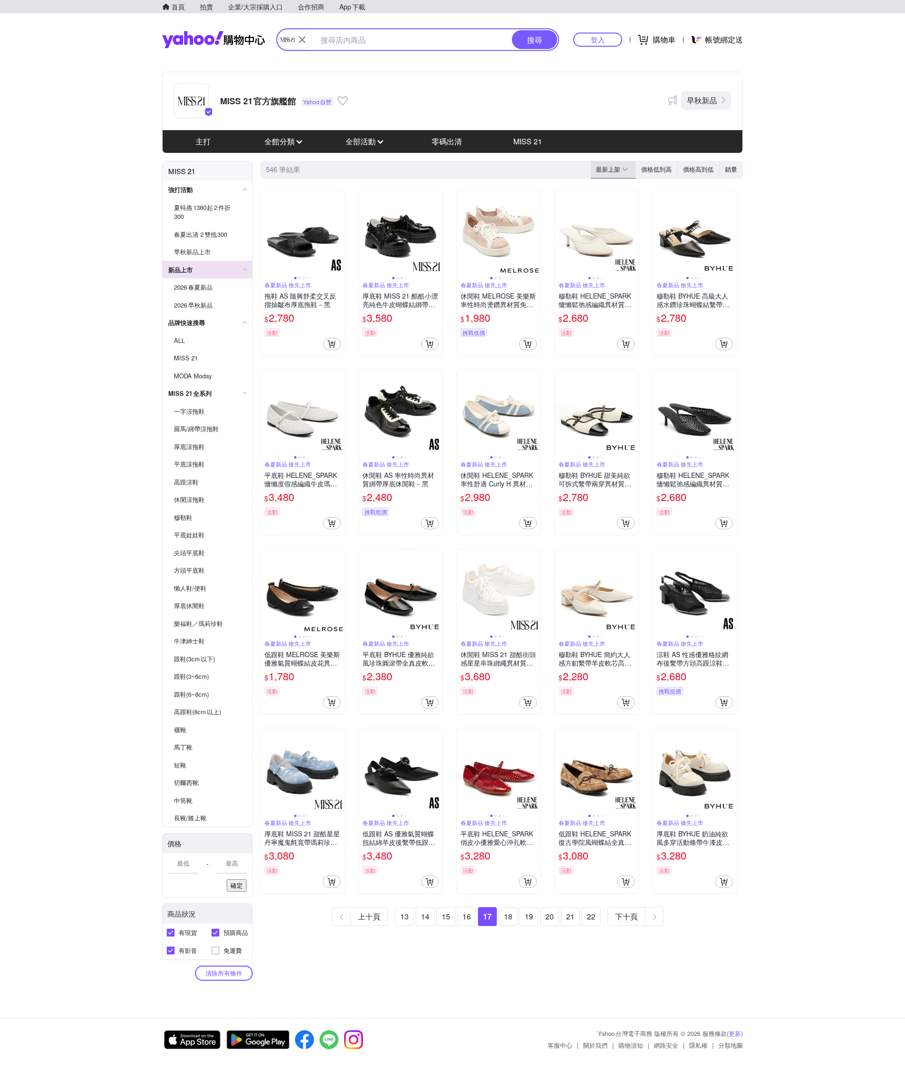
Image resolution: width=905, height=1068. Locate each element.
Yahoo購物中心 (213, 39)
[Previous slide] (267, 232)
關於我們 (595, 1045)
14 (425, 916)
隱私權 (698, 1045)
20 (549, 916)
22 (591, 916)
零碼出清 (447, 141)
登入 (598, 39)
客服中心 (560, 1045)
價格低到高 (656, 169)
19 (529, 916)
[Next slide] (338, 232)
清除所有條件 (224, 972)
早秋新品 (702, 100)
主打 (203, 141)
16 (466, 916)
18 (508, 916)
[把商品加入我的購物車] (332, 344)
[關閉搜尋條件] (302, 39)
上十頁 (369, 916)
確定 (236, 885)
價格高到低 (698, 169)
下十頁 (626, 916)
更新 (735, 1033)
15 (446, 916)
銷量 (731, 169)
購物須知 (630, 1045)
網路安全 (666, 1045)
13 (404, 916)
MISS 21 (527, 141)
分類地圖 (730, 1045)
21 (570, 916)
